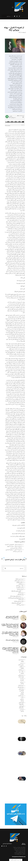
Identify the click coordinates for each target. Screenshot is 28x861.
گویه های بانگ (17, 603)
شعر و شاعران (20, 601)
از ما (23, 584)
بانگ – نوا (21, 586)
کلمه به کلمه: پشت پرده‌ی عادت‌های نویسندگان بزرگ (12, 617)
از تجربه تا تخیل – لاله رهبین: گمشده (13, 544)
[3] (20, 351)
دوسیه (22, 593)
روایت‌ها (22, 594)
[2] (15, 291)
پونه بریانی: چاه (19, 128)
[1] (20, 183)
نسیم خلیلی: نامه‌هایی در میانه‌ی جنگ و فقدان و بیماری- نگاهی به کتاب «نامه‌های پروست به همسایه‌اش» (10, 650)
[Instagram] (16, 16)
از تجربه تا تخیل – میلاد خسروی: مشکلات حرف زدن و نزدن (14, 547)
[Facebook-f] (19, 16)
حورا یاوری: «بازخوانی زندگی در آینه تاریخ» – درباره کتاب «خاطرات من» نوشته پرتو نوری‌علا (10, 633)
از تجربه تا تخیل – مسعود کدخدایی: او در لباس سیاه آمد (13, 550)
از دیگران (22, 582)
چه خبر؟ (22, 588)
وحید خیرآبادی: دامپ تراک (12, 640)
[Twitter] (14, 16)
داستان (22, 589)
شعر (23, 600)
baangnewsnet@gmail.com (18, 856)
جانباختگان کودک (17, 596)
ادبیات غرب (21, 579)
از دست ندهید (20, 581)
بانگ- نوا (23, 128)
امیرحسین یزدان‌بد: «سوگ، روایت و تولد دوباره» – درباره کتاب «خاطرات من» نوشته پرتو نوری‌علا (10, 625)
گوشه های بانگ (17, 591)
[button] (12, 7)
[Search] (5, 568)
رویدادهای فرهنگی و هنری (18, 598)
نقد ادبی (22, 605)
